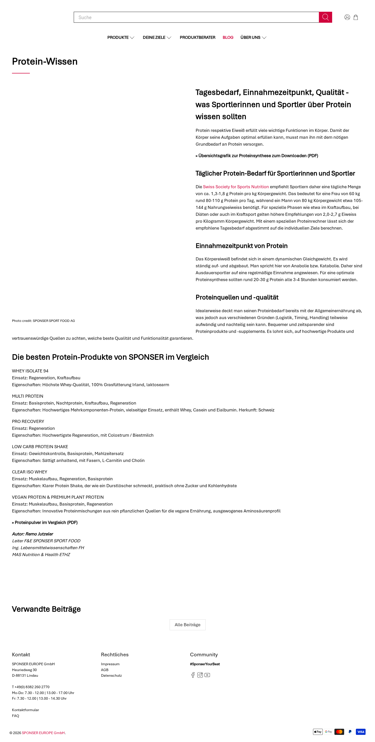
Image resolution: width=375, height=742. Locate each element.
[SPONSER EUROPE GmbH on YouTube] (207, 676)
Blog (228, 37)
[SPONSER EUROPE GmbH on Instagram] (200, 676)
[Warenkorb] (356, 17)
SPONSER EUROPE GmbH (43, 733)
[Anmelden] (346, 17)
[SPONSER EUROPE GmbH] (38, 17)
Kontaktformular (25, 710)
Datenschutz (111, 675)
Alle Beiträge (188, 624)
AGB (104, 670)
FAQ (15, 715)
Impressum (110, 664)
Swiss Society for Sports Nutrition (236, 187)
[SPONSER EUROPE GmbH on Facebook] (193, 676)
